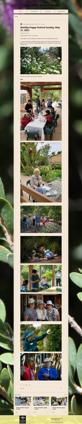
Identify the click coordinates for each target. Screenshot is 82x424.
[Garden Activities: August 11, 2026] (41, 401)
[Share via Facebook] (20, 384)
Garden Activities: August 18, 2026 (22, 408)
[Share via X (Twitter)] (23, 384)
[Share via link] (29, 384)
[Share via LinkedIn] (26, 384)
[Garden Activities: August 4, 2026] (59, 401)
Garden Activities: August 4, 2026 (58, 408)
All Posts (16, 16)
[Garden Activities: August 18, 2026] (23, 401)
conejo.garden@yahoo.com (58, 422)
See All (66, 394)
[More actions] (61, 24)
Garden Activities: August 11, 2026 (40, 408)
